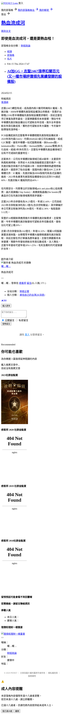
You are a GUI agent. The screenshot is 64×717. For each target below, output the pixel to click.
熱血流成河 (13, 23)
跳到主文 (6, 31)
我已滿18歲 (7, 711)
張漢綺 (4, 102)
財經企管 (24, 291)
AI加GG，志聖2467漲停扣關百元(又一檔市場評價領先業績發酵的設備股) (34, 76)
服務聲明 (32, 676)
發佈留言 (6, 324)
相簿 (9, 51)
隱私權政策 (53, 673)
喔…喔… (6, 266)
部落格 (10, 55)
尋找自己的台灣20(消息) (32, 295)
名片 (9, 58)
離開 (17, 711)
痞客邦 (22, 283)
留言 (29, 283)
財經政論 (25, 45)
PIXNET (14, 673)
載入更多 (6, 306)
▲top (4, 300)
